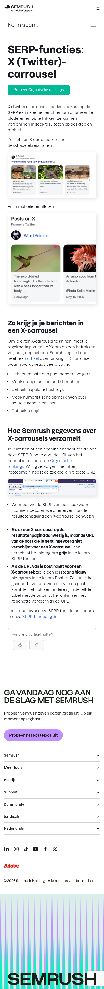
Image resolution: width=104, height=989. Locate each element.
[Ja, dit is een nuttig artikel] (20, 645)
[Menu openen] (98, 8)
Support (11, 792)
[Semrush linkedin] (6, 849)
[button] (36, 645)
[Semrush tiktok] (26, 849)
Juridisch (11, 817)
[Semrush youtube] (35, 849)
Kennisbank (23, 25)
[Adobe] (11, 866)
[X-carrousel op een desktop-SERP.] (52, 197)
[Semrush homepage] (18, 8)
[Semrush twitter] (55, 849)
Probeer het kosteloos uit (33, 735)
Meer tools (13, 768)
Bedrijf (9, 780)
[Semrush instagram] (16, 849)
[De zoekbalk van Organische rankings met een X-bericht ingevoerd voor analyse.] (52, 495)
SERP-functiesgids (39, 616)
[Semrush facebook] (45, 849)
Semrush (12, 755)
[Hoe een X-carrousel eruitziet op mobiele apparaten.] (52, 303)
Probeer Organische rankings (39, 90)
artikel (33, 358)
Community (14, 805)
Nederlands (14, 828)
